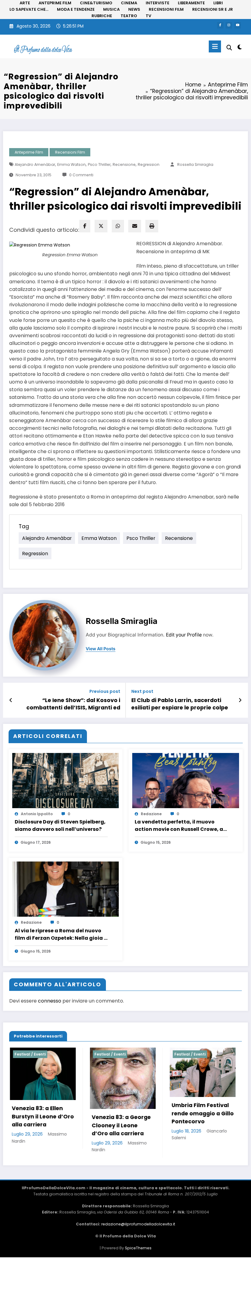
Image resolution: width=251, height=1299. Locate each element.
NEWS (134, 9)
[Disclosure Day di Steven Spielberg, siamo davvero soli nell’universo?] (65, 780)
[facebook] (84, 226)
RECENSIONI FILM (166, 9)
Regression (148, 164)
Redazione (151, 813)
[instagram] (229, 25)
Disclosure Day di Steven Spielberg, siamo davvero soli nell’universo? (60, 825)
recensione (124, 164)
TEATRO (129, 16)
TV (148, 16)
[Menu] (215, 46)
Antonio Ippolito (37, 813)
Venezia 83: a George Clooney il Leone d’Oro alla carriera (58, 1125)
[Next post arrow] (240, 700)
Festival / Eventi (47, 1054)
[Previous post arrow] (11, 700)
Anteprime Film (29, 152)
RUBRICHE (102, 16)
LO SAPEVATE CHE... (28, 9)
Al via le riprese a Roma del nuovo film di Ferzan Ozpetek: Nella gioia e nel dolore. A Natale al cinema (61, 934)
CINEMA (129, 3)
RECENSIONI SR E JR (212, 9)
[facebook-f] (220, 25)
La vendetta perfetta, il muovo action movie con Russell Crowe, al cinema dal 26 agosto (180, 825)
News (197, 1054)
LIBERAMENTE (191, 3)
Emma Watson (71, 164)
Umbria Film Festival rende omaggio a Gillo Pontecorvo (140, 1113)
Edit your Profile (184, 635)
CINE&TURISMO (96, 3)
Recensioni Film (70, 152)
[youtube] (237, 25)
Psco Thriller (99, 164)
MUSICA (111, 9)
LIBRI (218, 3)
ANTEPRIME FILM (55, 3)
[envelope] (134, 226)
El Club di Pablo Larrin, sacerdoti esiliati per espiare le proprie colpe (179, 704)
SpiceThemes (138, 1248)
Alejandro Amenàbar (35, 164)
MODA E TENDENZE (76, 9)
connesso (49, 1000)
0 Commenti (81, 175)
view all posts (100, 648)
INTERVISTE (157, 3)
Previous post (104, 691)
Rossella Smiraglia (195, 164)
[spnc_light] (240, 47)
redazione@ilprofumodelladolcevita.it (138, 1224)
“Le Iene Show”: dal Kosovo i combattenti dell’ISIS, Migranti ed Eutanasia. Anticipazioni (73, 704)
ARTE (25, 3)
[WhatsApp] (118, 226)
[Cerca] (229, 47)
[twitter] (101, 226)
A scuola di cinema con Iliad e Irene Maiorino (215, 1113)
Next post (142, 691)
